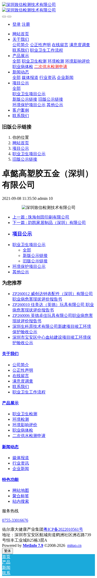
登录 (16, 24)
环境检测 (20, 419)
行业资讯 (20, 463)
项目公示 (20, 148)
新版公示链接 (35, 255)
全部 (16, 61)
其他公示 (20, 272)
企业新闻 (20, 468)
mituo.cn (74, 545)
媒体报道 (20, 457)
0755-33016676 (15, 520)
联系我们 (20, 386)
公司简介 (20, 365)
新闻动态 (10, 447)
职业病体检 (22, 430)
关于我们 (10, 353)
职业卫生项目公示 (29, 154)
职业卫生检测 (24, 414)
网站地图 (20, 490)
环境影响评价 (24, 425)
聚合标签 (20, 496)
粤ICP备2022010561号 (63, 529)
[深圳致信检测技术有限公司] (48, 7)
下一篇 (49, 222)
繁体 (7, 551)
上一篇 (40, 217)
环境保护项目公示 (29, 266)
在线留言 (20, 375)
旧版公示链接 (24, 159)
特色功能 (10, 479)
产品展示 (10, 403)
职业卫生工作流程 (29, 392)
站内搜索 (20, 501)
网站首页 (20, 34)
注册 (26, 24)
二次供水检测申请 (29, 435)
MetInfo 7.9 (33, 545)
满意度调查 (22, 381)
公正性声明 (22, 370)
